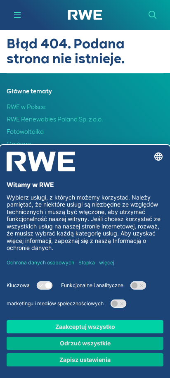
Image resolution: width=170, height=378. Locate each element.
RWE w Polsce (26, 107)
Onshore (19, 144)
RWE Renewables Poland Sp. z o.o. (55, 119)
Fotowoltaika (25, 132)
